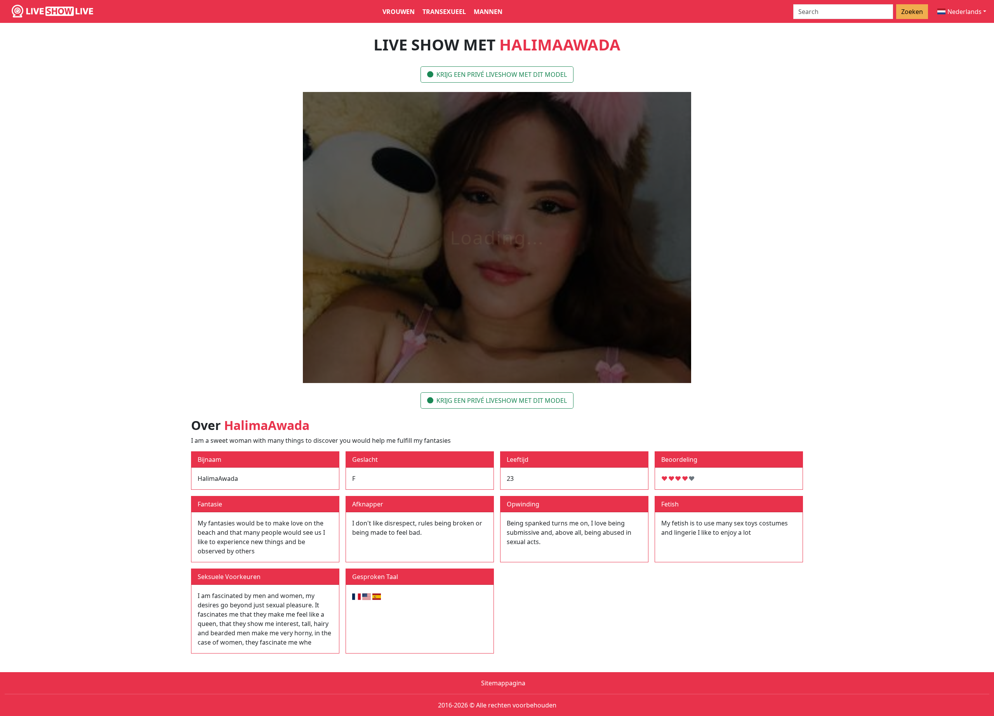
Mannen (488, 11)
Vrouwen (398, 11)
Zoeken (912, 11)
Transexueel (444, 11)
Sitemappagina (503, 683)
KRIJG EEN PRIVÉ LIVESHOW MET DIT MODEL (501, 74)
